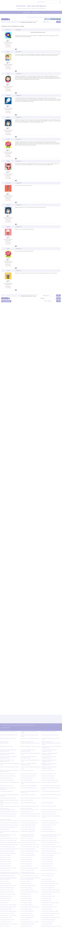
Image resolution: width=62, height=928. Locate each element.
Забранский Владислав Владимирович (29, 785)
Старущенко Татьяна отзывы (27, 838)
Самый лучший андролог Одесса (48, 896)
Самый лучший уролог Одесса (6, 896)
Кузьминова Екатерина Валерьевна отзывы (29, 738)
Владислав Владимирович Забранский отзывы (30, 746)
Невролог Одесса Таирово (5, 819)
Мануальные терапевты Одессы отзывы (29, 773)
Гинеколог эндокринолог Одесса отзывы (8, 868)
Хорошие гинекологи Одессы (27, 861)
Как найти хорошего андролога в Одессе (8, 911)
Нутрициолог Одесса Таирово (27, 741)
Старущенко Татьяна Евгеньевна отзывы (8, 840)
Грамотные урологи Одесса (47, 904)
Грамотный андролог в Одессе (6, 917)
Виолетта (8, 29)
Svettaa (8, 139)
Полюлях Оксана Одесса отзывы (27, 834)
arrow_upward (59, 925)
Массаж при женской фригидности (28, 848)
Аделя (8, 51)
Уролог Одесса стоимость (5, 900)
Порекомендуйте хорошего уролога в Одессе (51, 917)
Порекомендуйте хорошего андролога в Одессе (51, 926)
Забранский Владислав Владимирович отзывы (51, 794)
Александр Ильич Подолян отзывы (49, 820)
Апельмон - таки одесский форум (31, 6)
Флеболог (3, 22)
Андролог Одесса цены (46, 900)
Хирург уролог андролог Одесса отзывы (8, 885)
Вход (44, 1)
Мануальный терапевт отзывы (48, 770)
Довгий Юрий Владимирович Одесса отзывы (30, 806)
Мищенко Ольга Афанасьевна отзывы (7, 853)
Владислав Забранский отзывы (6, 746)
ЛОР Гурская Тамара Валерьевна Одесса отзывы (31, 877)
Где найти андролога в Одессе (48, 915)
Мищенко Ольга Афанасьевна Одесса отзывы (51, 853)
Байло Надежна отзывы (5, 836)
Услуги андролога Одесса (26, 898)
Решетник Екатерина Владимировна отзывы (9, 734)
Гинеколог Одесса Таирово (5, 855)
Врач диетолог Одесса (4, 741)
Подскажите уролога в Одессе (6, 909)
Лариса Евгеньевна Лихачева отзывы (28, 842)
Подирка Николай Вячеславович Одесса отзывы (9, 806)
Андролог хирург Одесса (5, 879)
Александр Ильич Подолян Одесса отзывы (29, 822)
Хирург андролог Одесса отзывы (6, 889)
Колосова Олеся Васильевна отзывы (7, 846)
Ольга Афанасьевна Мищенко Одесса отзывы (9, 844)
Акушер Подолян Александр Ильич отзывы (50, 822)
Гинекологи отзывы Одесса (26, 863)
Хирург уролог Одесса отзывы (27, 879)
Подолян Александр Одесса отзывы (28, 824)
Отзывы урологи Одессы (47, 894)
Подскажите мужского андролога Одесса (50, 902)
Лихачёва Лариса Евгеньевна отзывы (49, 870)
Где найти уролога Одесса (26, 926)
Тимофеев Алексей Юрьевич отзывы (13, 22)
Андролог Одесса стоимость (27, 900)
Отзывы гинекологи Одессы (26, 857)
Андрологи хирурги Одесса (26, 887)
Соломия (8, 95)
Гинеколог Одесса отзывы (26, 865)
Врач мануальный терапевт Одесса (49, 773)
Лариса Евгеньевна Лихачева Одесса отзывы (30, 844)
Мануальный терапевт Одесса (27, 800)
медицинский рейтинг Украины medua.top (30, 727)
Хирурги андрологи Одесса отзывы (7, 891)
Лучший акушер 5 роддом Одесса (48, 831)
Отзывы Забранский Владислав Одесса (29, 787)
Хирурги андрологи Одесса (5, 883)
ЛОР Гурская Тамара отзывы (47, 875)
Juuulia (8, 270)
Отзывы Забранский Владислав (6, 791)
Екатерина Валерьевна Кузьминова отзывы (8, 731)
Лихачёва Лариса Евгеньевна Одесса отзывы (9, 872)
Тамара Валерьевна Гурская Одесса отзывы (30, 873)
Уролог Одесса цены (4, 902)
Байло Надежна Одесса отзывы (27, 836)
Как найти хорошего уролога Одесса (49, 906)
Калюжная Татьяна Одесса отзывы (49, 813)
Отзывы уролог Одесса (25, 894)
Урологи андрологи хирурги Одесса (28, 885)
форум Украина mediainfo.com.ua (14, 728)
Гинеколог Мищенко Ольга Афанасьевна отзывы (52, 846)
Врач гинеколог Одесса (46, 865)
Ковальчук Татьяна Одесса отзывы (7, 809)
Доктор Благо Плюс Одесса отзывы (49, 806)
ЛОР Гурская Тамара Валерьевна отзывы (8, 877)
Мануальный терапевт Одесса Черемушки (50, 780)
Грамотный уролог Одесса (26, 909)
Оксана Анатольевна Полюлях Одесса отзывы (9, 822)
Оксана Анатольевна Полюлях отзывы (29, 820)
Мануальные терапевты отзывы (27, 770)
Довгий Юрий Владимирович (47, 802)
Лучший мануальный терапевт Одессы (28, 775)
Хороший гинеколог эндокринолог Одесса (29, 868)
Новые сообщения (39, 17)
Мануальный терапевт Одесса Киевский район (9, 782)
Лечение (35, 21)
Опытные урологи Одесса (47, 909)
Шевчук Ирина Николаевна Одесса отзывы (8, 811)
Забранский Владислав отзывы (6, 785)
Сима (8, 73)
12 (21, 270)
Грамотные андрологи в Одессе (27, 917)
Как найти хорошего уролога (48, 921)
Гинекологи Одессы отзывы (5, 861)
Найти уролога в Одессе (5, 926)
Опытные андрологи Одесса (5, 921)
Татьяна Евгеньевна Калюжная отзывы (8, 813)
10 (21, 226)
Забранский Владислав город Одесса (28, 794)
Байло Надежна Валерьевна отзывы (49, 836)
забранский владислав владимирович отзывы (9, 766)
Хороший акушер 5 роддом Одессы (28, 831)
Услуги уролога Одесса (46, 898)
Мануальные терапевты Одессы (48, 775)
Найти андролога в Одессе (26, 902)
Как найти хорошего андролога (27, 911)
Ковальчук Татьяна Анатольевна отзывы (29, 809)
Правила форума (51, 17)
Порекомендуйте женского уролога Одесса (8, 923)
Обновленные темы (31, 17)
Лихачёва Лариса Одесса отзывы (27, 872)
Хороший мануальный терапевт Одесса (8, 775)
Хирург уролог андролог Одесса (48, 887)
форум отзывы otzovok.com (16, 727)
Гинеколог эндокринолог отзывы (27, 870)
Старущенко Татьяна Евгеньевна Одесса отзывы (10, 820)
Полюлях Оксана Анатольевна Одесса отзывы (51, 834)
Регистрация (39, 1)
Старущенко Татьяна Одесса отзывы (49, 838)
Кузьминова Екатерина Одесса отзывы (8, 738)
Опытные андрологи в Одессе (27, 904)
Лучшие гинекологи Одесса (47, 859)
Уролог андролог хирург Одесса (48, 885)
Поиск (57, 17)
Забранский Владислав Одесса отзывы (8, 798)
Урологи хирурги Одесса (47, 879)
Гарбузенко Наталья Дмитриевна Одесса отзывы (10, 842)
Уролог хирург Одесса (4, 881)
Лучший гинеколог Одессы (5, 859)
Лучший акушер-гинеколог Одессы (28, 827)
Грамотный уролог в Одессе (26, 913)
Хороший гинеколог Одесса (47, 857)
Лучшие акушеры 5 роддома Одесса (28, 829)
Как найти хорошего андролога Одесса (8, 906)
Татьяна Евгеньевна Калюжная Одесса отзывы (30, 813)
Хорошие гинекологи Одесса (47, 863)
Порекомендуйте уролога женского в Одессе (30, 921)
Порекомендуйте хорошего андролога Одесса (30, 906)
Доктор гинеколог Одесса (5, 870)
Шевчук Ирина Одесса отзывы (27, 811)
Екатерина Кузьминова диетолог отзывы (50, 734)
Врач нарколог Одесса (4, 808)
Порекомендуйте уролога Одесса (27, 923)
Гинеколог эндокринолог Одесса (48, 868)
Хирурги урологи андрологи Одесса (7, 887)
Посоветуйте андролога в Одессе (27, 915)
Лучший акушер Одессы (4, 829)
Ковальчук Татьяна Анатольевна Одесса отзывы (52, 809)
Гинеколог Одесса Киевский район (28, 855)
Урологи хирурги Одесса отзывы (48, 881)
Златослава (8, 182)
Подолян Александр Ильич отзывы (49, 824)
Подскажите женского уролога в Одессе (8, 915)
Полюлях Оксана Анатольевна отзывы (8, 834)
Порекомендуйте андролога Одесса (7, 919)
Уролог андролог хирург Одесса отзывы (50, 883)
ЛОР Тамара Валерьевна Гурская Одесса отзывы (10, 873)
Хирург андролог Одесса (26, 883)
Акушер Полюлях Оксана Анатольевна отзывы (9, 824)
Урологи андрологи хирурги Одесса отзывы (30, 891)
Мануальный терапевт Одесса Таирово (50, 798)
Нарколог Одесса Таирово (26, 808)
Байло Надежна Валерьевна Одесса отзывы (9, 838)
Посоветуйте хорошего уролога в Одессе (8, 904)
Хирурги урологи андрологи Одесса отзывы (51, 889)
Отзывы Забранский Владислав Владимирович (51, 785)
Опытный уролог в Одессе (47, 923)
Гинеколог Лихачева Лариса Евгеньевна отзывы (9, 848)
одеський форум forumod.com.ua (46, 727)
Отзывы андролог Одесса (26, 896)
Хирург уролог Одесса (25, 881)
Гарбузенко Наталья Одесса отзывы (49, 840)
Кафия (8, 161)
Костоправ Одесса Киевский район (7, 780)
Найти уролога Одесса (25, 919)
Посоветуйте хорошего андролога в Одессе (50, 913)
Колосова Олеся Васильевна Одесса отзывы (30, 846)
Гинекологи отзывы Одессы (26, 859)
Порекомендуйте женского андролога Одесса (51, 891)
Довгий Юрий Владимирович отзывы (28, 802)
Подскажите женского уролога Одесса (8, 894)
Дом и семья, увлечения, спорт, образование (24, 21)
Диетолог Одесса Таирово (47, 741)
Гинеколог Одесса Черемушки (48, 855)
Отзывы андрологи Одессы (5, 898)
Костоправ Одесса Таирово (26, 780)
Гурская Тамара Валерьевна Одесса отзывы (30, 875)
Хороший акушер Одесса (47, 827)
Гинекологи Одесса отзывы (5, 863)
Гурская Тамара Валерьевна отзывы (7, 875)
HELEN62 (8, 226)
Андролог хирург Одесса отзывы (27, 889)
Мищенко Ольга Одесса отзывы (27, 853)
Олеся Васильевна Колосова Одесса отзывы (51, 842)
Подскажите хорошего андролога (48, 919)
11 (21, 248)
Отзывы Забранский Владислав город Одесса (51, 791)
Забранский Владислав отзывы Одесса (50, 782)
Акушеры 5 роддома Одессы (47, 829)
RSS (59, 17)
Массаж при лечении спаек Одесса (49, 848)
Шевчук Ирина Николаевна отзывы (49, 811)
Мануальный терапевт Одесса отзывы (7, 773)
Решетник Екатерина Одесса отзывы (49, 731)
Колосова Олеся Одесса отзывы (48, 844)
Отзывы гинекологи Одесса (5, 865)
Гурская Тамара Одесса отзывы (48, 873)
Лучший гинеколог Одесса (5, 857)
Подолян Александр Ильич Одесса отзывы (8, 827)
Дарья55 (8, 117)
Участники (46, 17)
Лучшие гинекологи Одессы (47, 861)
